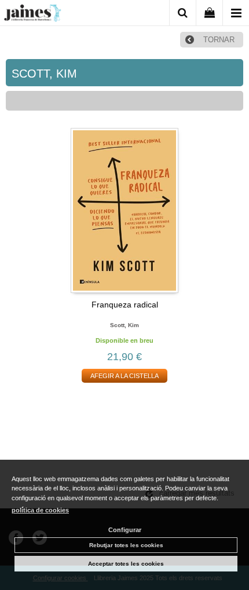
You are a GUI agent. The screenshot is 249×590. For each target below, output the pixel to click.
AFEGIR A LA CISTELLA (124, 375)
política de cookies (40, 510)
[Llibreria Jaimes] (32, 15)
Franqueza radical (124, 304)
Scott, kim (124, 325)
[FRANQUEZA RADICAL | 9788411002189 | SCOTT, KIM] (124, 210)
